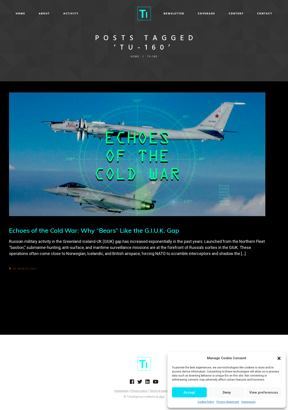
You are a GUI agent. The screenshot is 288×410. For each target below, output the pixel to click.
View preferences (263, 392)
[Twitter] (140, 383)
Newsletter (174, 13)
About (44, 13)
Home (20, 13)
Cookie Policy (206, 401)
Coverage (206, 13)
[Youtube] (155, 383)
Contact (264, 13)
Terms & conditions (162, 390)
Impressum (248, 401)
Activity (71, 13)
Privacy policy (139, 390)
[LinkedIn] (147, 383)
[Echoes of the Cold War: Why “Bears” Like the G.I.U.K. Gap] (137, 154)
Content (236, 13)
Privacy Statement (227, 401)
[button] (279, 358)
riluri (161, 396)
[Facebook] (132, 383)
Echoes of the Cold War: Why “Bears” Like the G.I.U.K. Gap (94, 230)
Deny (227, 392)
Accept (189, 392)
